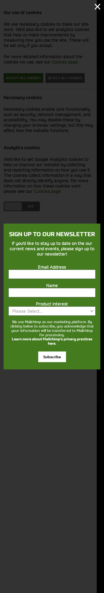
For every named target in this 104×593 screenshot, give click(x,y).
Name (52, 285)
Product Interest (52, 303)
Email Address (52, 267)
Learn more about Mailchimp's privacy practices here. (52, 341)
